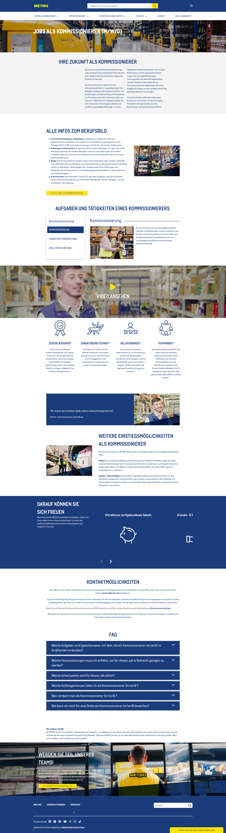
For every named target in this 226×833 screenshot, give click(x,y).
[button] (154, 5)
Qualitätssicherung (60, 247)
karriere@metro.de (111, 593)
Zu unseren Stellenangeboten (57, 786)
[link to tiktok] (80, 821)
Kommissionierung (59, 229)
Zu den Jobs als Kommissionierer (67, 193)
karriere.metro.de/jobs (161, 608)
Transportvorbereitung (63, 238)
